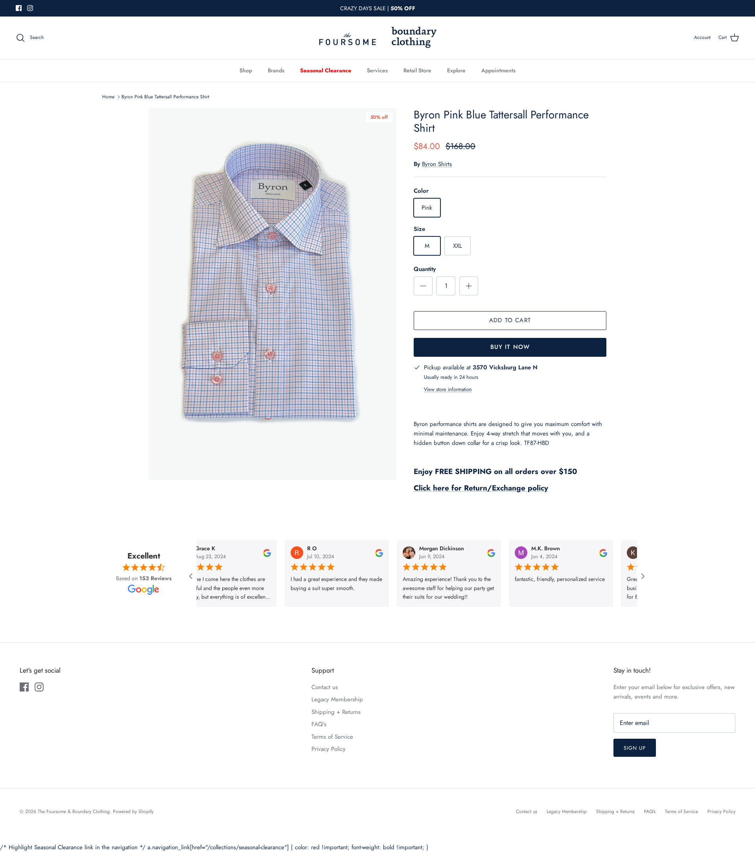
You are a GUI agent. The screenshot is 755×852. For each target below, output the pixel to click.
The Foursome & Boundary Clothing (74, 811)
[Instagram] (30, 8)
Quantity (425, 269)
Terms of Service (332, 736)
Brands (276, 70)
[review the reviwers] (246, 552)
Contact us (324, 687)
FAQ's (318, 724)
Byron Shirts (437, 164)
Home (108, 96)
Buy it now (510, 347)
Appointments (498, 70)
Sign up (635, 748)
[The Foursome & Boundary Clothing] (377, 37)
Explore (456, 70)
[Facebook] (19, 8)
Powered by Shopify (133, 811)
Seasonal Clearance (325, 70)
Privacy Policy (328, 749)
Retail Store (417, 70)
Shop (245, 70)
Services (377, 70)
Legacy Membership (337, 699)
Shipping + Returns (336, 712)
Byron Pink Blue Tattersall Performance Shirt (165, 96)
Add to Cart (510, 320)
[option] (272, 294)
